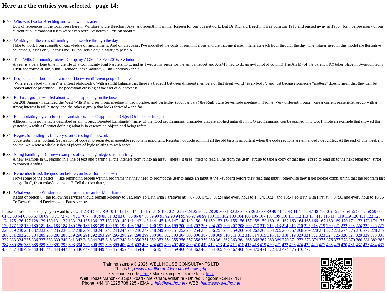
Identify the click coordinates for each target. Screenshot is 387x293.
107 (262, 216)
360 (212, 240)
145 (160, 221)
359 (204, 240)
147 (175, 221)
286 (49, 235)
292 (94, 235)
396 (94, 244)
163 (293, 221)
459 (175, 249)
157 (248, 221)
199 (175, 225)
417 (248, 244)
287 (57, 235)
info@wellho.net (170, 283)
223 (351, 225)
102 (225, 216)
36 (253, 211)
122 (370, 216)
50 (327, 211)
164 (300, 221)
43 (290, 211)
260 (241, 230)
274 (344, 230)
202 (197, 225)
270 (315, 230)
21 (174, 211)
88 (146, 216)
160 (270, 221)
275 (352, 230)
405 (160, 244)
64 (20, 216)
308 (212, 235)
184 (64, 225)
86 (136, 216)
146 (167, 221)
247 (145, 230)
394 (79, 244)
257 (219, 230)
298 (138, 235)
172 (359, 221)
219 (322, 225)
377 (337, 240)
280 (5, 235)
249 (160, 230)
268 (300, 230)
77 (88, 216)
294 (108, 235)
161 (278, 221)
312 (241, 235)
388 (35, 244)
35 (248, 211)
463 (204, 249)
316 (270, 235)
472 (270, 249)
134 (79, 221)
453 (130, 249)
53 (342, 211)
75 (78, 216)
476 (300, 249)
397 (101, 244)
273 (337, 230)
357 (189, 240)
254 (197, 230)
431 (351, 244)
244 (123, 230)
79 (99, 216)
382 (374, 240)
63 (15, 216)
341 (71, 240)
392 (64, 244)
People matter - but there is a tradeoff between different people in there (72, 78)
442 (49, 249)
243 (116, 230)
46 (306, 211)
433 (366, 244)
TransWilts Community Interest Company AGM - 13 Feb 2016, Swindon (74, 59)
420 (270, 244)
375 (322, 240)
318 (285, 235)
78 (94, 216)
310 (226, 235)
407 (175, 244)
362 (226, 240)
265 (278, 230)
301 (160, 235)
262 (256, 230)
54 (348, 211)
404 (153, 244)
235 (57, 230)
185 (71, 225)
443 (57, 249)
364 (241, 240)
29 (216, 211)
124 (5, 221)
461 (189, 249)
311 (234, 235)
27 (206, 211)
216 (300, 225)
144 (153, 221)
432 (359, 244)
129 (42, 221)
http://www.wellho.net (220, 283)
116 (327, 216)
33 (237, 211)
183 (57, 225)
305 (189, 235)
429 (337, 244)
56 (358, 211)
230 (20, 230)
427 (322, 244)
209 (248, 225)
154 (226, 221)
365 (248, 240)
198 (167, 225)
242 (108, 230)
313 (248, 235)
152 (212, 221)
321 (307, 235)
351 (145, 240)
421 (278, 244)
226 (373, 225)
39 (269, 211)
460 (182, 249)
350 (138, 240)
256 (212, 230)
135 (86, 221)
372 (300, 240)
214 (285, 225)
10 (111, 211)
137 (101, 221)
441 (42, 249)
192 (123, 225)
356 (182, 240)
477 (307, 249)
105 (247, 216)
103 (233, 216)
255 (204, 230)
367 (263, 240)
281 (12, 235)
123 (377, 216)
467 (234, 249)
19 (163, 211)
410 (197, 244)
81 (109, 216)
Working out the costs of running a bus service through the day (66, 40)
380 (359, 240)
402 (138, 244)
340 (64, 240)
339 (57, 240)
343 (86, 240)
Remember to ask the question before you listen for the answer (65, 173)
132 (64, 221)
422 (285, 244)
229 (12, 230)
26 (200, 211)
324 (329, 235)
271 (322, 230)
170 (344, 221)
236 (64, 230)
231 (27, 230)
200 (182, 225)
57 (363, 211)
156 (241, 221)
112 (298, 216)
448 (94, 249)
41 (279, 211)
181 (42, 225)
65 (25, 216)
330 (373, 235)
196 (153, 225)
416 (241, 244)
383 (381, 240)
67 (36, 216)
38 (263, 211)
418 (255, 244)
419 (263, 244)
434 (373, 244)
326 (344, 235)
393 (71, 244)
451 (116, 249)
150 (197, 221)
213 (278, 225)
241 (101, 230)
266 (285, 230)
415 (233, 244)
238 (79, 230)
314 (255, 235)
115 (319, 216)
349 (130, 240)
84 (125, 216)
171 (352, 221)
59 (374, 211)
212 (270, 225)
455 (145, 249)
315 (263, 235)
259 (234, 230)
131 (57, 221)
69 (46, 216)
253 (189, 230)
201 (189, 225)
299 (145, 235)
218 (314, 225)
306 (197, 235)
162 (285, 221)
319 (292, 235)
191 (116, 225)
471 (263, 249)
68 (41, 216)
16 (148, 211)
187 (86, 225)
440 (35, 249)
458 (167, 249)
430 (344, 244)
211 (263, 225)
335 (27, 240)
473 (278, 249)
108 (269, 216)
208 (241, 225)
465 (219, 249)
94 (178, 216)
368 (270, 240)
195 (145, 225)
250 (167, 230)
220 (329, 225)
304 (182, 235)
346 (108, 240)
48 (316, 211)
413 (219, 244)
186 (79, 225)
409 (189, 244)
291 (86, 235)
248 (153, 230)
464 (212, 249)
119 (348, 216)
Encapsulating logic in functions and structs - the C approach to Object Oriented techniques (89, 116)
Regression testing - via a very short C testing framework (61, 135)
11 (116, 211)
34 (242, 211)
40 (274, 211)
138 (108, 221)
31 (227, 211)
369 (278, 240)
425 (307, 244)
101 (218, 216)
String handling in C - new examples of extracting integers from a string (73, 154)
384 (5, 244)
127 (27, 221)
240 (94, 230)
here (144, 273)
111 (291, 216)
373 (307, 240)
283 (27, 235)
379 (352, 240)
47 (311, 211)
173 (366, 221)
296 (123, 235)
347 (116, 240)
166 (315, 221)
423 (292, 244)
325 (337, 235)
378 (344, 240)
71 (57, 216)
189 (101, 225)
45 (300, 211)
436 (5, 249)
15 (142, 211)
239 (86, 230)
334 (20, 240)
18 (158, 211)
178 (20, 225)
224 (359, 225)
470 (256, 249)
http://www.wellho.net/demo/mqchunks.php (167, 269)
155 (234, 221)
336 (35, 240)
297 (130, 235)
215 (292, 225)
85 (130, 216)
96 (188, 216)
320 (300, 235)
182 (49, 225)
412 (211, 244)
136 (94, 221)
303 (175, 235)
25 (195, 211)
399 (116, 244)
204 (212, 225)
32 (232, 211)
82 (115, 216)
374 (315, 240)
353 (160, 240)
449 (101, 249)
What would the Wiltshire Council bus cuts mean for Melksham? (67, 192)
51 (332, 211)
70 (51, 216)
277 (366, 230)
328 (359, 235)
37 (258, 211)
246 (138, 230)
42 (284, 211)
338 (49, 240)
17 (153, 211)
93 (173, 216)
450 (108, 249)
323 (322, 235)
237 (71, 230)
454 (138, 249)
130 (49, 221)
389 (42, 244)
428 (329, 244)
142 (138, 221)
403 (145, 244)
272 (329, 230)
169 (337, 221)
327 (351, 235)
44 (295, 211)
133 (71, 221)
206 (226, 225)
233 (42, 230)
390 (49, 244)
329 (366, 235)
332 (5, 240)
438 (20, 249)
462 (197, 249)
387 (27, 244)
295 (116, 235)
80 (104, 216)
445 (71, 249)
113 (305, 216)
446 (79, 249)
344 (94, 240)
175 (381, 221)
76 (83, 216)
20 (169, 211)
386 (20, 244)
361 (219, 240)
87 (141, 216)
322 (314, 235)
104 (240, 216)
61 (4, 216)
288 (64, 235)
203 (204, 225)
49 (321, 211)
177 (12, 225)
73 (67, 216)
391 (57, 244)
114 (312, 216)
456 (153, 249)
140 (123, 221)
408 (182, 244)
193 (130, 225)
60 (379, 211)
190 (108, 225)
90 (157, 216)
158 (256, 221)
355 (175, 240)
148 (182, 221)
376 (329, 240)
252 (182, 230)
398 (108, 244)
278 (374, 230)
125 (12, 221)
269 (307, 230)
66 (30, 216)
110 (284, 216)
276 (359, 230)
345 (101, 240)
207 (234, 225)
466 (226, 249)
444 (64, 249)
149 (189, 221)
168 (329, 221)
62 (9, 216)
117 (334, 216)
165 (307, 221)
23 (184, 211)
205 (219, 225)
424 (300, 244)
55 (353, 211)
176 (5, 225)
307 (204, 235)
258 (226, 230)
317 (278, 235)
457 (160, 249)
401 (130, 244)
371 (293, 240)
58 (369, 211)
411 (204, 244)
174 (374, 221)
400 (123, 244)
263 (263, 230)
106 (255, 216)
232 (35, 230)
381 (366, 240)
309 (219, 235)
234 (49, 230)
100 (210, 216)
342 (79, 240)
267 (293, 230)
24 (190, 211)
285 (42, 235)
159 (263, 221)
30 (221, 211)
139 (116, 221)
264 (270, 230)
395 (86, 244)
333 (12, 240)
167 (322, 221)
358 (197, 240)
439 (27, 249)
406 (167, 244)
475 (293, 249)
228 (5, 230)
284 (35, 235)
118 (341, 216)
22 (179, 211)
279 (381, 230)
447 (86, 249)
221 (337, 225)
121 (362, 216)
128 (35, 221)
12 (121, 211)
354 (167, 240)
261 (248, 230)
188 (94, 225)
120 (355, 216)
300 (153, 235)
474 (285, 249)
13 (127, 211)
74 (73, 216)
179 (27, 225)
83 (120, 216)
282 (20, 235)
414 (226, 244)
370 (285, 240)
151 (204, 221)
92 (167, 216)
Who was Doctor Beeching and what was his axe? (56, 21)
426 (314, 244)
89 (152, 216)
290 (79, 235)
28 (211, 211)
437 (12, 249)
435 (381, 244)
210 (256, 225)
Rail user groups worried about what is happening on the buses (66, 97)
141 (130, 221)
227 (381, 225)
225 (366, 225)
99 (204, 216)
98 (199, 216)
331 (381, 235)
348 (123, 240)
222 (344, 225)
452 (123, 249)
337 (42, 240)
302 (167, 235)
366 (256, 240)
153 (219, 221)
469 (248, 249)
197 (160, 225)
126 (20, 221)
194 (138, 225)
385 (12, 244)
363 (234, 240)
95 (183, 216)
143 (145, 221)
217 (307, 225)
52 (337, 211)
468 (241, 249)
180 (35, 225)
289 (71, 235)
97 (194, 216)
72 (62, 216)
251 (175, 230)
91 (162, 216)
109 (277, 216)
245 (130, 230)
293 (101, 235)
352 (153, 240)
